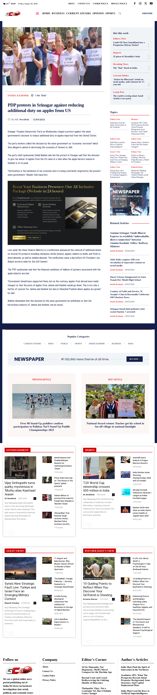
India (124, 108)
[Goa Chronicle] (13, 13)
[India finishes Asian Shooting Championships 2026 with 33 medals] (125, 474)
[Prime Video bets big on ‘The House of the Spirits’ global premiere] (47, 480)
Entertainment (11, 478)
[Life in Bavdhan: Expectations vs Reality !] (47, 621)
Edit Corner (129, 86)
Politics (130, 119)
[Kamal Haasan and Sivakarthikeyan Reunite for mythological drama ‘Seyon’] (47, 459)
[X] (145, 3)
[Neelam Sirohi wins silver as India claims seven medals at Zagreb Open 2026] (125, 509)
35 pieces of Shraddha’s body (126, 56)
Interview (129, 114)
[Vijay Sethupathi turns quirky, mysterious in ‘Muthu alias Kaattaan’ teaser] (20, 467)
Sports (136, 130)
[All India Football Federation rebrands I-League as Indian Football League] (125, 492)
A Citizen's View (126, 75)
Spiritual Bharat (122, 130)
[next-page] (11, 533)
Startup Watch (127, 133)
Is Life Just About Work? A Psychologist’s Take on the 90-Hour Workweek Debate (141, 563)
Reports (117, 53)
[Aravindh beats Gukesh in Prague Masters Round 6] (125, 459)
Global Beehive (120, 97)
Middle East (135, 117)
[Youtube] (151, 3)
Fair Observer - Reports (127, 95)
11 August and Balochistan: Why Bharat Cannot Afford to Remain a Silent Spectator (63, 563)
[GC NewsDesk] (10, 119)
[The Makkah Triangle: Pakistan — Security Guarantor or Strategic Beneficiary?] (47, 580)
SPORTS (89, 450)
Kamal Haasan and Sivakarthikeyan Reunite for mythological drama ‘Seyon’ (63, 463)
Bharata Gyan (126, 78)
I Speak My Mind (126, 106)
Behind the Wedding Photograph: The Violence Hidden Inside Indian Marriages (139, 174)
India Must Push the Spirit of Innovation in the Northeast (135, 668)
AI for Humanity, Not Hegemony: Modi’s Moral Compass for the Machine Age (97, 669)
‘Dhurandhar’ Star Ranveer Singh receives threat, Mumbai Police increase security (61, 518)
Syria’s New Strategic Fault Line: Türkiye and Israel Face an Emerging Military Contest (119, 158)
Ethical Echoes (137, 167)
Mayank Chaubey (12, 603)
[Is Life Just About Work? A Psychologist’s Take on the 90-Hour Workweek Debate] (125, 560)
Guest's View (134, 103)
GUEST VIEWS (15, 551)
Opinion (120, 119)
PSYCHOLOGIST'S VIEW (99, 551)
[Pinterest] (80, 119)
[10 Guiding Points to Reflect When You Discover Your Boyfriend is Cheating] (125, 580)
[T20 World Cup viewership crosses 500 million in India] (99, 467)
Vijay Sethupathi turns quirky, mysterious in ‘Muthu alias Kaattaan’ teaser (20, 488)
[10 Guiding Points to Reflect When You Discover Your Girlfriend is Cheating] (99, 568)
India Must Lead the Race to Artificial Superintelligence (135, 692)
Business (125, 81)
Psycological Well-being (127, 122)
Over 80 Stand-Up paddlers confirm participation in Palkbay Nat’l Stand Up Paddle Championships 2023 (41, 426)
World (138, 139)
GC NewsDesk (22, 119)
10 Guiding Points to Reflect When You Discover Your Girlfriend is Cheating (97, 589)
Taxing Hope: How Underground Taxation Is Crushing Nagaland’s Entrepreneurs (118, 174)
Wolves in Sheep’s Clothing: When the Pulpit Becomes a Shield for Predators (140, 158)
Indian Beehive (126, 111)
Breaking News (120, 64)
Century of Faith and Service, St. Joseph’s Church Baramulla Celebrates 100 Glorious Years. (129, 294)
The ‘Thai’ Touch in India (125, 68)
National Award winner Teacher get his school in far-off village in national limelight (115, 425)
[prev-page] (6, 533)
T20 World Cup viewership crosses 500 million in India (96, 486)
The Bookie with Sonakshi (137, 136)
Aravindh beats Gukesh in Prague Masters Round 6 (140, 460)
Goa (133, 97)
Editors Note (119, 39)
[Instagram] (140, 3)
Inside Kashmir (18, 95)
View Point (127, 139)
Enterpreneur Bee (125, 89)
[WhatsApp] (87, 119)
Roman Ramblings (124, 125)
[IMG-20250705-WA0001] (55, 213)
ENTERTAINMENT (17, 450)
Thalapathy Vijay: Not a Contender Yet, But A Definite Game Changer (96, 691)
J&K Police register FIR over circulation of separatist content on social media (127, 262)
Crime (129, 84)
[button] (119, 13)
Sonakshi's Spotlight (124, 128)
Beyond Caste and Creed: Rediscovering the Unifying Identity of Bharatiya (95, 680)
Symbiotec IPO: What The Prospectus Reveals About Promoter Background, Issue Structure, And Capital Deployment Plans (135, 680)
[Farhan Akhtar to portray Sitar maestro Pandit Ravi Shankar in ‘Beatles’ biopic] (47, 497)
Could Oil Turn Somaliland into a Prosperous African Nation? (129, 43)
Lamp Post (122, 117)
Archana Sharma (90, 599)
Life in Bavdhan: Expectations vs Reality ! (61, 622)
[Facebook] (134, 3)
